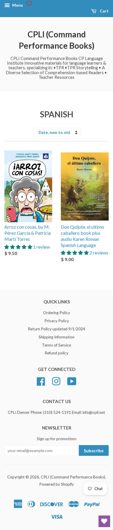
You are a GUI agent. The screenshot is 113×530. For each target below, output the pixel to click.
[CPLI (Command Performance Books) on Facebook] (41, 380)
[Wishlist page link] (29, 3)
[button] (18, 246)
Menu (17, 5)
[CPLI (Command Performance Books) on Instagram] (56, 380)
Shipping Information (56, 337)
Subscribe (94, 450)
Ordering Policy (56, 312)
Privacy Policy (56, 320)
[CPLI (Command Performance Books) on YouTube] (71, 380)
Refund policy (56, 353)
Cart (104, 10)
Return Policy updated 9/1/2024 (56, 329)
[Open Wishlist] (104, 521)
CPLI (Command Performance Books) (56, 39)
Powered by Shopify (56, 484)
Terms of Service (56, 345)
